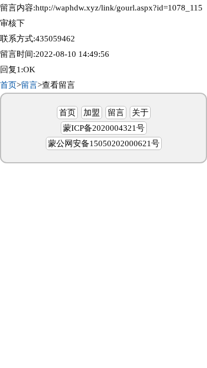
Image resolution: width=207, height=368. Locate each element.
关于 (140, 112)
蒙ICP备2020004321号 (104, 128)
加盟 (91, 112)
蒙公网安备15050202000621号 (104, 143)
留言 (29, 85)
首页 (8, 85)
